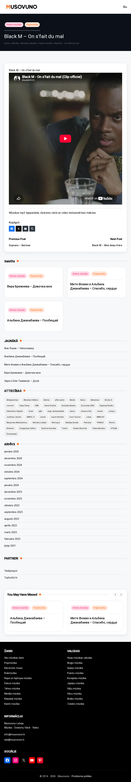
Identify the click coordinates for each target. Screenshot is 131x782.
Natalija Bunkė (72, 422)
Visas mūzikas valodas (79, 657)
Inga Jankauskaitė (56, 411)
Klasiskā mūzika (13, 698)
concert (10, 406)
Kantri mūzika (11, 703)
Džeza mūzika (12, 683)
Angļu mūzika (74, 663)
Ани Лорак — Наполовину (19, 348)
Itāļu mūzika (74, 688)
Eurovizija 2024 (87, 406)
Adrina (46, 400)
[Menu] (125, 7)
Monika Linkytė (39, 422)
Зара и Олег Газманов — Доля (21, 381)
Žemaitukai (11, 434)
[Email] (25, 229)
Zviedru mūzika (75, 703)
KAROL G (31, 417)
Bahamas (95, 400)
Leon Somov (75, 417)
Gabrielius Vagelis (14, 411)
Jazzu (72, 411)
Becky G (108, 400)
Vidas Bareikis (98, 428)
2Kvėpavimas (12, 400)
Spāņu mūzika (75, 668)
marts (10, 532)
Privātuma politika (81, 776)
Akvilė (72, 400)
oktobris (11, 471)
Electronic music (13, 668)
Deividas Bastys (68, 406)
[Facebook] (12, 229)
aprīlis (10, 525)
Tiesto (65, 428)
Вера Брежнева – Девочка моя (29, 286)
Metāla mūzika (12, 693)
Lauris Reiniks (57, 417)
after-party (59, 400)
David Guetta (50, 406)
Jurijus (111, 411)
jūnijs (10, 545)
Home (7, 43)
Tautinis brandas (48, 428)
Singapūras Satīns (27, 428)
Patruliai (87, 422)
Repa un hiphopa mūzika (18, 678)
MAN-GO (100, 417)
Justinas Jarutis (13, 417)
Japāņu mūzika (75, 683)
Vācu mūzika (74, 693)
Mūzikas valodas (29, 43)
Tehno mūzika (12, 688)
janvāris (11, 451)
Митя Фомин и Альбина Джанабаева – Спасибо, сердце (37, 364)
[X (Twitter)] (18, 229)
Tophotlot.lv (10, 577)
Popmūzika (32, 24)
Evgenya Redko (106, 406)
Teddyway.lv (10, 570)
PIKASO (100, 422)
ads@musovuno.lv (14, 739)
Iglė (40, 411)
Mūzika (15, 43)
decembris (13, 458)
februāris (12, 539)
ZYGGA (114, 428)
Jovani (100, 411)
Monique (56, 422)
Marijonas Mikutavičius (16, 422)
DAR (37, 406)
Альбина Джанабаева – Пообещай (32, 320)
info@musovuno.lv (14, 734)
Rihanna (10, 428)
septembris (13, 478)
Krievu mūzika (17, 276)
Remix (112, 422)
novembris (13, 465)
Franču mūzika (13, 24)
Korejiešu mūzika (76, 678)
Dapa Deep (24, 406)
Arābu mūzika (75, 698)
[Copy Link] (32, 229)
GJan (30, 411)
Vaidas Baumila (80, 428)
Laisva (43, 417)
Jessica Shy (86, 411)
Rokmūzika (10, 673)
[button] (115, 594)
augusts (11, 518)
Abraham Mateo (31, 400)
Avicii (83, 400)
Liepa (88, 417)
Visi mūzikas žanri (14, 657)
